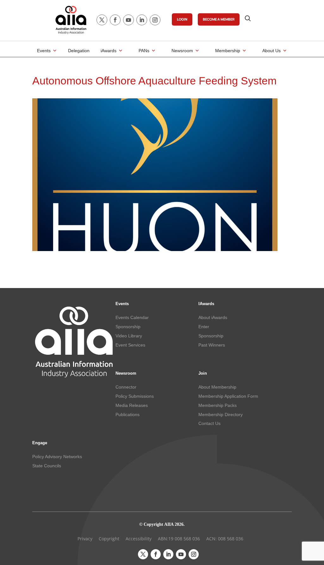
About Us (271, 50)
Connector (125, 387)
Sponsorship (127, 326)
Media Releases (131, 405)
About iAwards (212, 317)
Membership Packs (217, 405)
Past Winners (211, 344)
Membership (227, 50)
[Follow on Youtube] (128, 20)
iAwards (108, 50)
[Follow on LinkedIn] (141, 20)
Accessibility (139, 539)
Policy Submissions (134, 396)
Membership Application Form (228, 396)
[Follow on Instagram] (155, 20)
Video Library (128, 335)
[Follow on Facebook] (115, 20)
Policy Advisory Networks (57, 456)
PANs (144, 50)
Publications (127, 414)
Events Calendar (132, 317)
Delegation (79, 50)
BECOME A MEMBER (218, 19)
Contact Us (209, 423)
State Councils (46, 465)
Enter (203, 326)
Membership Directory (220, 414)
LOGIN (182, 19)
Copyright (109, 539)
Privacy (85, 539)
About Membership (217, 387)
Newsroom (182, 50)
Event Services (130, 344)
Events (44, 50)
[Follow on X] (102, 20)
